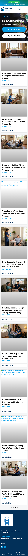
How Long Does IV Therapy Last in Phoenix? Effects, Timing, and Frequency (13, 310)
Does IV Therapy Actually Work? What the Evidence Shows (13, 448)
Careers (4, 554)
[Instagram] (5, 547)
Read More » (6, 80)
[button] (19, 9)
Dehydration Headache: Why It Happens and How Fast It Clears (14, 75)
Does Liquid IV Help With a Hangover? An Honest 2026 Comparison (13, 167)
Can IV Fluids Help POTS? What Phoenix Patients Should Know (12, 356)
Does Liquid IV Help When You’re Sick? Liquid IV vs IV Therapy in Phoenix (13, 494)
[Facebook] (2, 547)
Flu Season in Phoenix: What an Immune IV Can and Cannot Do (13, 121)
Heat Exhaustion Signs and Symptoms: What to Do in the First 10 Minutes (13, 264)
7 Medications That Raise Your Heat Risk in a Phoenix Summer (13, 213)
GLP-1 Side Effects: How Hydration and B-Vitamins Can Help (13, 402)
